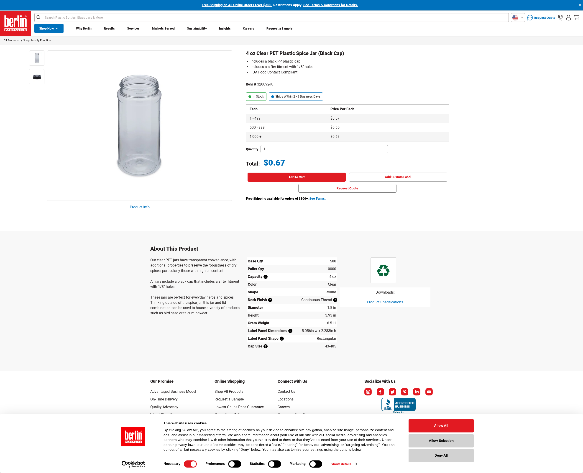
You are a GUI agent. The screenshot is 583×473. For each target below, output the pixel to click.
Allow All (441, 426)
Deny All (441, 455)
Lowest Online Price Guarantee (239, 407)
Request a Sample (279, 28)
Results (109, 28)
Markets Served (163, 28)
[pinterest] (404, 391)
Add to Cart (297, 177)
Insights (225, 28)
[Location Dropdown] (518, 17)
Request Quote (347, 188)
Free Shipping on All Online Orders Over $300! (237, 5)
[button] (560, 17)
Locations (286, 399)
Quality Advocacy (164, 407)
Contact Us (286, 391)
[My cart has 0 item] (576, 17)
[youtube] (429, 391)
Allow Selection (441, 441)
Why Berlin (84, 28)
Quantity (252, 149)
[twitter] (392, 391)
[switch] (234, 464)
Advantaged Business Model (173, 391)
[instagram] (368, 391)
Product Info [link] (140, 207)
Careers (248, 28)
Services (133, 28)
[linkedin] (416, 391)
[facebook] (380, 391)
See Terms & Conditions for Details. (330, 5)
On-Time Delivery (164, 399)
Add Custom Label (398, 177)
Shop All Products (229, 391)
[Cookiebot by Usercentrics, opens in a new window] (133, 464)
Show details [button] (341, 464)
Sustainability (197, 28)
